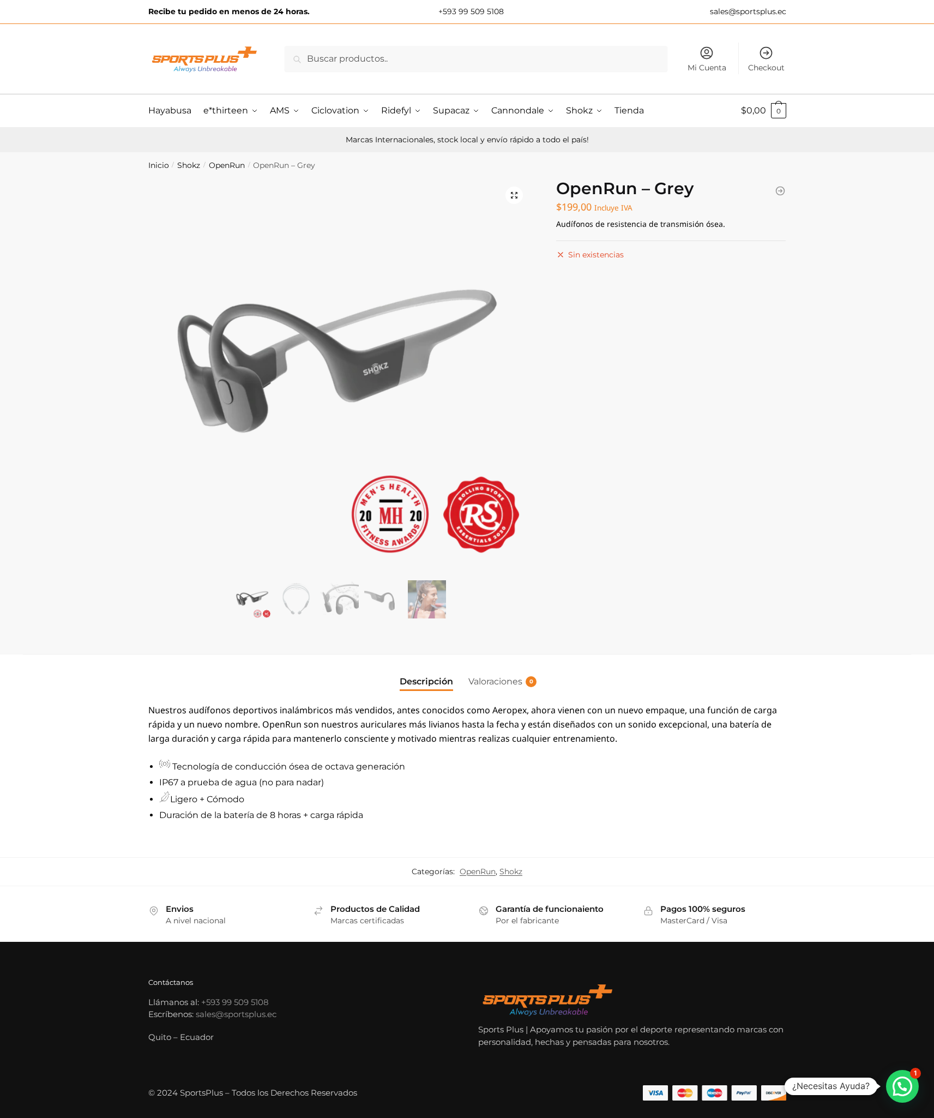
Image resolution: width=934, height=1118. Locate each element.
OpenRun (227, 165)
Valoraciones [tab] (495, 681)
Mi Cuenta (707, 68)
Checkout (766, 68)
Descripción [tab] (426, 681)
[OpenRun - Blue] (780, 190)
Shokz (188, 165)
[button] (514, 195)
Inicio (158, 165)
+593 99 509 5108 (470, 11)
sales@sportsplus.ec (747, 11)
